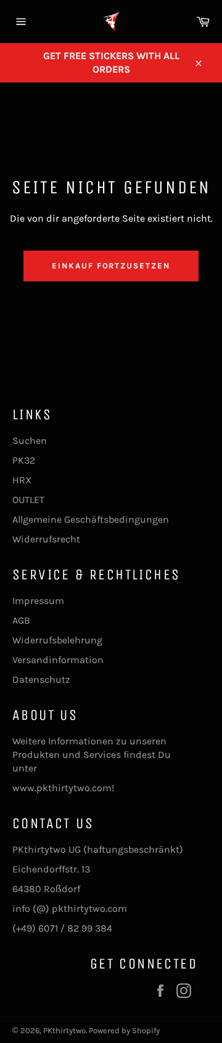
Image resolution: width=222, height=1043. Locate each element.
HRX (21, 480)
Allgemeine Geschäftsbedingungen (90, 519)
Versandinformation (58, 660)
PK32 (23, 460)
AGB (21, 620)
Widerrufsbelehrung (57, 640)
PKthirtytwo (64, 1030)
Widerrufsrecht (46, 539)
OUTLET (28, 499)
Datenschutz (41, 679)
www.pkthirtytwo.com (62, 788)
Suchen (29, 440)
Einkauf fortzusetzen (111, 265)
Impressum (38, 600)
